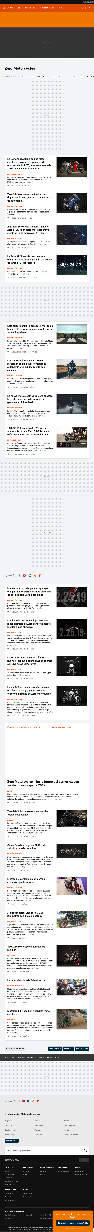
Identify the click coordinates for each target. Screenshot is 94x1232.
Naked (9, 791)
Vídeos (66, 1121)
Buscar (85, 1151)
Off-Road (11, 1020)
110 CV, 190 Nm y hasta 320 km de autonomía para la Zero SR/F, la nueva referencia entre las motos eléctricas (28, 431)
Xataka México (10, 1215)
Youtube (24, 575)
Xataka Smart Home (11, 1181)
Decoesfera (9, 1197)
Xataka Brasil (9, 1218)
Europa (69, 77)
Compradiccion (10, 1200)
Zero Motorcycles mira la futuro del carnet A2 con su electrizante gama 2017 (43, 783)
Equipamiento (39, 1057)
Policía (61, 77)
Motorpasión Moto (81, 1174)
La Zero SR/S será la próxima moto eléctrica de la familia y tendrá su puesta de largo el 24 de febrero (30, 259)
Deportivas (30, 8)
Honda (57, 1057)
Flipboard (40, 575)
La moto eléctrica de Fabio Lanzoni (26, 980)
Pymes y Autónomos (29, 1197)
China (24, 77)
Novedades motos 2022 (73, 1135)
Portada (69, 1048)
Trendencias (9, 1193)
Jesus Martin (17, 387)
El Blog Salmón (27, 1193)
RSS (35, 575)
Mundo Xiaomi (10, 1184)
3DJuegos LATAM (28, 1215)
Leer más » (27, 182)
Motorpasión (79, 1171)
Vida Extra (26, 1174)
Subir (83, 1160)
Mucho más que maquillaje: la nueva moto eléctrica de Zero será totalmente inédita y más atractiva (29, 623)
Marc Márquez (10, 1135)
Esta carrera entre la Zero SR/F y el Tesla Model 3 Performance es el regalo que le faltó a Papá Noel (30, 329)
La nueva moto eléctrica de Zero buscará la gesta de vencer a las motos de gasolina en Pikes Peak (30, 399)
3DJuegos (26, 1171)
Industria (11, 955)
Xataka (7, 1171)
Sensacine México (46, 1215)
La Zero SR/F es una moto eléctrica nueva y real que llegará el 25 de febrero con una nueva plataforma (29, 660)
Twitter (81, 8)
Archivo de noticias (16, 1048)
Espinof (42, 1174)
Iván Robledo (18, 716)
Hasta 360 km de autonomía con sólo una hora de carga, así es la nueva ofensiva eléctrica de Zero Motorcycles (29, 690)
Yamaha (49, 1057)
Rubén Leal (16, 186)
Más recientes (55, 1048)
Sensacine (43, 1171)
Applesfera (8, 1178)
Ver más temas (11, 1140)
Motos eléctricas (46, 8)
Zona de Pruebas (14, 8)
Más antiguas (82, 1048)
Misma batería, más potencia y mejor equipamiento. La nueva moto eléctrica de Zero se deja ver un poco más (29, 591)
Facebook (85, 8)
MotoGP (60, 8)
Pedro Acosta (78, 77)
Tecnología (39, 1125)
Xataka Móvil (9, 1174)
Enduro (10, 820)
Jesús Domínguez (19, 277)
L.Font (15, 870)
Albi (13, 904)
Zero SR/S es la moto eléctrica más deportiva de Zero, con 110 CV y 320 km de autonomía (29, 197)
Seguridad (9, 1125)
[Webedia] (88, 1)
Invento (31, 77)
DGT (38, 77)
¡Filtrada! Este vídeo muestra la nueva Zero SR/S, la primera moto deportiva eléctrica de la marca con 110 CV (28, 229)
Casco (53, 77)
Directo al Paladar (63, 1171)
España (45, 77)
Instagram (89, 8)
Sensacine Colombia (47, 1218)
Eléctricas (38, 1135)
